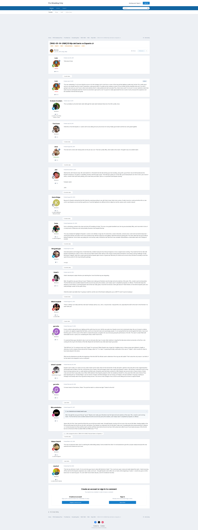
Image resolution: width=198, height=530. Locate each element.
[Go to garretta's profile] (56, 331)
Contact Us (96, 526)
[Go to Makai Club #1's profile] (56, 446)
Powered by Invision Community (99, 527)
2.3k (57, 315)
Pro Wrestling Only (55, 3)
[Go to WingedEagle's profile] (56, 254)
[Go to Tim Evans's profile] (56, 129)
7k (57, 262)
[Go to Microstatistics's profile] (56, 412)
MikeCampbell (56, 301)
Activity (58, 8)
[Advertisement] (99, 25)
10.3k (57, 285)
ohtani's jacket (56, 364)
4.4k (57, 137)
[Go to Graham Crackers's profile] (56, 106)
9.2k (57, 160)
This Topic (141, 8)
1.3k (57, 421)
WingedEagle (56, 249)
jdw (56, 170)
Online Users (69, 12)
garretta (56, 326)
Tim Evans (56, 123)
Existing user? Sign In (135, 3)
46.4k (56, 71)
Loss (57, 50)
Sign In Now (122, 502)
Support (64, 8)
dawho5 (56, 466)
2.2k (57, 236)
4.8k (57, 210)
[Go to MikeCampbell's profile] (56, 307)
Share (134, 50)
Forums (51, 12)
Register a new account (75, 502)
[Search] (148, 8)
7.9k (57, 183)
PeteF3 (56, 272)
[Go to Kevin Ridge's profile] (56, 202)
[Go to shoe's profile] (56, 152)
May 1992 (64, 51)
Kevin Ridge (56, 197)
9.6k (57, 378)
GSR (67, 433)
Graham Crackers (56, 101)
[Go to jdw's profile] (56, 175)
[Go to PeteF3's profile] (56, 277)
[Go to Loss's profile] (51, 51)
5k (57, 479)
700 (57, 114)
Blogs (56, 12)
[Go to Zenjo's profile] (56, 228)
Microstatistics (56, 407)
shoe (56, 147)
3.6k (57, 339)
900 (57, 455)
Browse (52, 8)
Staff (62, 12)
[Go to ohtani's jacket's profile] (56, 370)
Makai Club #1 (56, 441)
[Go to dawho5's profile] (56, 471)
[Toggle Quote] (66, 411)
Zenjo (56, 223)
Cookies (102, 526)
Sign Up (146, 3)
